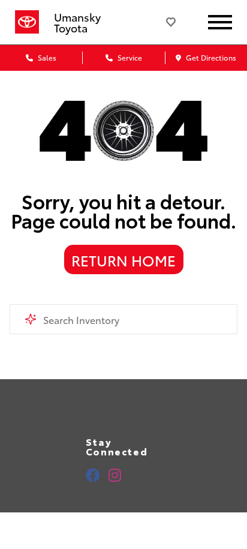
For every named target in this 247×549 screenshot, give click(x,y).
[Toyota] (27, 22)
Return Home (123, 260)
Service (129, 57)
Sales (46, 57)
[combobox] (123, 319)
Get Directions (210, 57)
